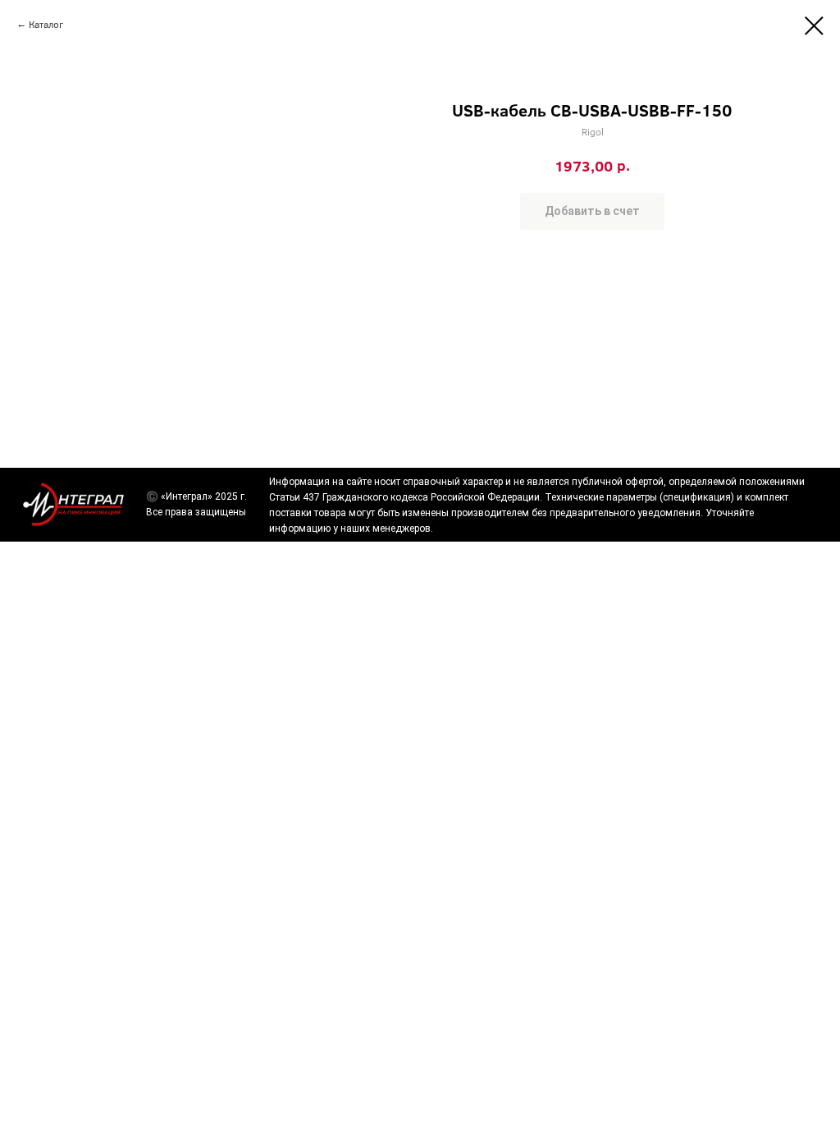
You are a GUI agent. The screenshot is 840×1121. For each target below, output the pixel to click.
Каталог (46, 23)
